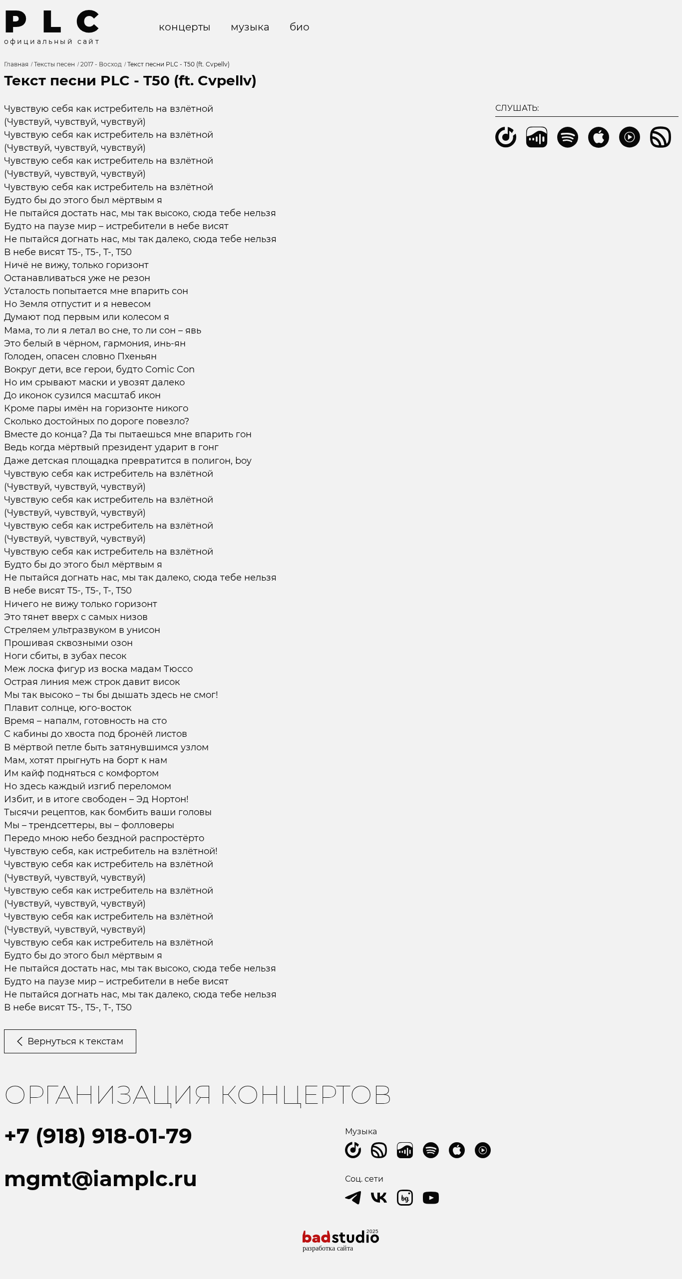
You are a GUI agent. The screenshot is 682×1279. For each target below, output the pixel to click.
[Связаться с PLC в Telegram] (353, 1198)
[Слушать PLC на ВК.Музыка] (405, 1150)
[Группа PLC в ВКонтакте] (379, 1198)
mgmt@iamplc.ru (100, 1179)
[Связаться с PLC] (431, 1198)
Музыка (250, 27)
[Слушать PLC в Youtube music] (483, 1150)
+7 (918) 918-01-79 (98, 1136)
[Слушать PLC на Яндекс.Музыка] (353, 1150)
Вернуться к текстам (75, 1041)
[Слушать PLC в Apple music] (457, 1150)
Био (300, 27)
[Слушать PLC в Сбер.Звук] (379, 1150)
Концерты (185, 27)
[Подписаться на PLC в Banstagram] (405, 1198)
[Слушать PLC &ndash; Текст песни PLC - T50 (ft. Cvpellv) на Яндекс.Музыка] (505, 137)
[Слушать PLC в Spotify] (431, 1150)
